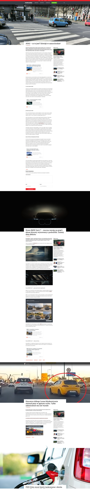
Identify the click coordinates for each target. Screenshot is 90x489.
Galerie (39, 0)
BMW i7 (51, 291)
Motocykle (42, 2)
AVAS (27, 169)
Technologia (48, 2)
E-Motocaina (54, 2)
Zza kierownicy (50, 0)
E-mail (40, 184)
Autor (26, 184)
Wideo (42, 0)
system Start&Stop (41, 123)
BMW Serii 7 (35, 243)
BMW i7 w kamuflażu (30, 300)
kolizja (33, 437)
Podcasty (45, 0)
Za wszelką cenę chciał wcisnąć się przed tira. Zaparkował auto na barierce (37, 418)
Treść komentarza (28, 174)
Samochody (36, 2)
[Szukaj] (64, 2)
